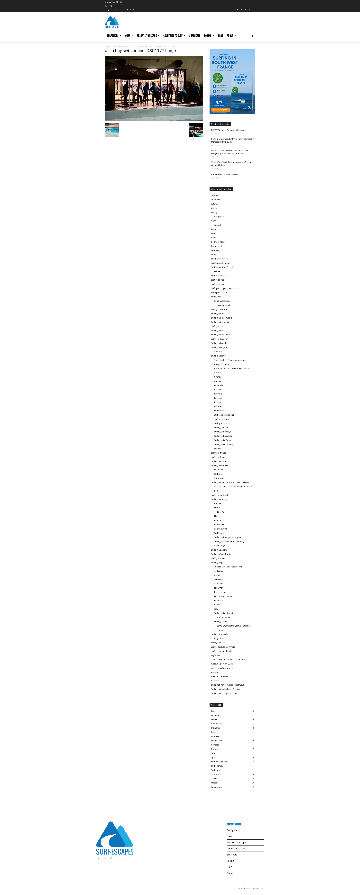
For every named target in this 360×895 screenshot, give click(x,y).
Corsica (217, 372)
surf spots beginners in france (224, 288)
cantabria (218, 579)
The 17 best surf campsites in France (228, 659)
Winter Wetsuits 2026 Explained (225, 175)
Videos (214, 782)
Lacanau (218, 389)
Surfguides (216, 296)
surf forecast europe (220, 263)
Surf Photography (219, 761)
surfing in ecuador (219, 339)
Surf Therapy (217, 765)
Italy (213, 732)
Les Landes (219, 398)
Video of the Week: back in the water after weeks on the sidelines (233, 163)
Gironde (217, 376)
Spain (213, 757)
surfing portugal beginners (223, 647)
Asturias (217, 575)
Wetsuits (218, 225)
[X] (245, 10)
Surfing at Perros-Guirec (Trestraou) (227, 684)
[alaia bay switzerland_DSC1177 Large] (154, 120)
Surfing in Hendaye (222, 431)
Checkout (215, 208)
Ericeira (220, 512)
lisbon (214, 237)
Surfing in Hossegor (223, 436)
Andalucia (218, 571)
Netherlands (216, 740)
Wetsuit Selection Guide (222, 663)
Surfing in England (219, 347)
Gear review (216, 723)
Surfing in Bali (217, 313)
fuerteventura (220, 592)
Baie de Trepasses (219, 676)
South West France (222, 301)
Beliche (217, 503)
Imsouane (218, 469)
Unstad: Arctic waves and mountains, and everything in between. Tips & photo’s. (229, 152)
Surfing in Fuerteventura (225, 613)
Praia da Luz (219, 524)
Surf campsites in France (225, 414)
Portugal (215, 749)
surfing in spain (218, 558)
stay (216, 609)
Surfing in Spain (218, 562)
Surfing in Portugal (219, 499)
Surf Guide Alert (218, 275)
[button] (251, 35)
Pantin (217, 604)
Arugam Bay (219, 638)
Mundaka (218, 600)
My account (216, 246)
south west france (219, 258)
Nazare (217, 516)
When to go (219, 545)
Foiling (214, 212)
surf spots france (219, 292)
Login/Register (217, 241)
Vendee (217, 448)
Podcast (215, 744)
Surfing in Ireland (218, 461)
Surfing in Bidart (221, 427)
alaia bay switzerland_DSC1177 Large (127, 46)
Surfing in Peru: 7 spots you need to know (230, 482)
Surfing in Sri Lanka (220, 634)
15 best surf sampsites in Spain (228, 566)
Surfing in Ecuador (219, 343)
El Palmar (218, 587)
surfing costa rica (219, 309)
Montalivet (219, 410)
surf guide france (219, 279)
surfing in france (218, 452)
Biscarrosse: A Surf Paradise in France (231, 368)
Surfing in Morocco (220, 465)
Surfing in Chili (217, 330)
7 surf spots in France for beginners (230, 360)
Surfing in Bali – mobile (221, 317)
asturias (214, 204)
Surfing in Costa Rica (220, 334)
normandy (215, 250)
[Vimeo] (249, 10)
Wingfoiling (219, 216)
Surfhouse (215, 770)
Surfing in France (218, 355)
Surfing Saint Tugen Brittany (224, 693)
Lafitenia (218, 393)
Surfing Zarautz (221, 621)
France (217, 271)
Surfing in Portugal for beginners (229, 537)
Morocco (215, 736)
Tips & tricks (216, 774)
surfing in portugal (219, 495)
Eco (213, 711)
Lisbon (217, 507)
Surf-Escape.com (256, 888)
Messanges (219, 402)
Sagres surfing (220, 528)
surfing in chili (217, 326)
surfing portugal (218, 642)
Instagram (215, 728)
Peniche (217, 520)
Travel (214, 778)
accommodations (225, 305)
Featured (215, 715)
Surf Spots (219, 533)
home (214, 233)
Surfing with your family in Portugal (230, 541)
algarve (214, 195)
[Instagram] (241, 10)
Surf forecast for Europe (222, 267)
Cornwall (218, 351)
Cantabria (218, 583)
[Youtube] (253, 10)
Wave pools (216, 787)
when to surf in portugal (222, 668)
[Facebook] (237, 10)
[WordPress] (111, 858)
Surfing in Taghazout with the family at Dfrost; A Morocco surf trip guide (232, 140)
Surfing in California (220, 322)
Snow (213, 254)
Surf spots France (222, 423)
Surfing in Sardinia (219, 549)
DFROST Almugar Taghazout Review (227, 130)
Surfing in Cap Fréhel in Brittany (225, 689)
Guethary (218, 381)
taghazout (218, 478)
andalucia (215, 199)
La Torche (218, 385)
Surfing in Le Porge (222, 440)
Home (107, 46)
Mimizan (218, 406)
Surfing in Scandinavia (221, 554)
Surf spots (218, 474)
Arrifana (214, 672)
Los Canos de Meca (223, 596)
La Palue (215, 680)
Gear (213, 220)
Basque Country (221, 364)
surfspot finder (223, 617)
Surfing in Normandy (223, 444)
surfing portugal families (222, 651)
